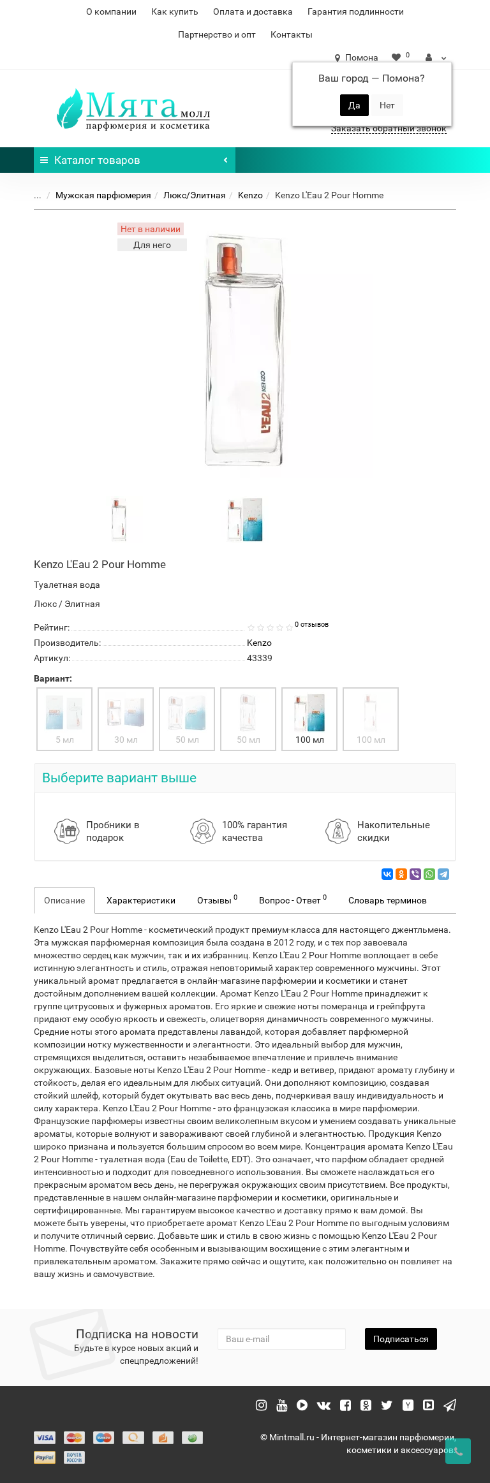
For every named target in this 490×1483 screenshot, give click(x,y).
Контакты (292, 34)
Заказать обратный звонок (389, 128)
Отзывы (217, 899)
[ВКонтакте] (387, 874)
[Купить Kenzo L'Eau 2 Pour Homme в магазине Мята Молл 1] (245, 519)
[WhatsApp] (429, 874)
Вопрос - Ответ (293, 899)
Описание (64, 900)
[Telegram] (443, 874)
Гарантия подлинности (356, 11)
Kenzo (250, 195)
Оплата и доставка (253, 11)
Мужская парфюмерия (103, 195)
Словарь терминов (387, 900)
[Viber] (415, 874)
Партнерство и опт (217, 34)
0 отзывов (312, 624)
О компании (111, 11)
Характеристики (141, 900)
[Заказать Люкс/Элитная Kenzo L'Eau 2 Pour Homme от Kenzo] (119, 519)
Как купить (174, 11)
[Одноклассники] (401, 874)
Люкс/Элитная (194, 195)
